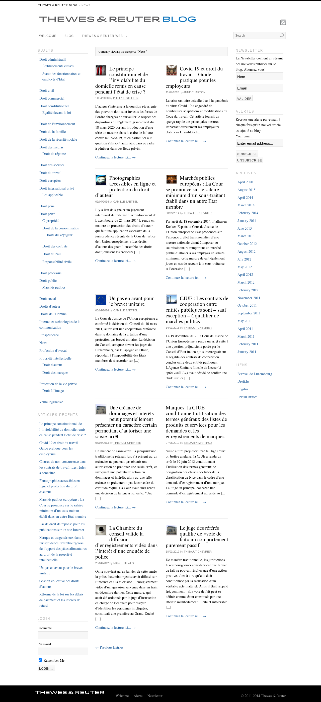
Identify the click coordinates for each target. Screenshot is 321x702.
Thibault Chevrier (198, 213)
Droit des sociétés (51, 164)
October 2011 (247, 305)
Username (45, 628)
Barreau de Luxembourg (254, 373)
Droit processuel (50, 273)
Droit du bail (51, 253)
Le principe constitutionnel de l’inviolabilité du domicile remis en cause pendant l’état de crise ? (121, 80)
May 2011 (244, 320)
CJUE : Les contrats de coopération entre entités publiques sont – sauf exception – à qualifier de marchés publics (197, 310)
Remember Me (53, 660)
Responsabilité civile (56, 261)
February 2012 (247, 290)
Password (44, 644)
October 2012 (247, 243)
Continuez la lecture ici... (115, 157)
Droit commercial (51, 98)
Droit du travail (50, 172)
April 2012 (245, 274)
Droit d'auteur (52, 364)
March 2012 (246, 282)
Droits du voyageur (58, 234)
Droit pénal (47, 206)
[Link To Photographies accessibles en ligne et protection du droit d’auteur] (101, 180)
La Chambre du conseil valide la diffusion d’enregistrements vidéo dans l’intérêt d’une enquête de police (126, 542)
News (43, 342)
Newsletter (155, 695)
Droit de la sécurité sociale (58, 139)
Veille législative (51, 401)
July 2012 (244, 259)
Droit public (48, 280)
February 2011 (247, 343)
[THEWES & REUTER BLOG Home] (117, 22)
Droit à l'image (53, 390)
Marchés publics (53, 287)
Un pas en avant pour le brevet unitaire (131, 301)
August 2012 (246, 251)
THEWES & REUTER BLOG (58, 5)
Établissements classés (57, 65)
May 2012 (244, 267)
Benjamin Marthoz (198, 442)
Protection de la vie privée (58, 383)
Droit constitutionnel (54, 106)
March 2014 (246, 205)
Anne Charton (194, 92)
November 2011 (248, 297)
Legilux (243, 389)
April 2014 (245, 197)
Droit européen (50, 180)
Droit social (47, 298)
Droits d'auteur (49, 306)
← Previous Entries (109, 647)
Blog (69, 36)
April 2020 (245, 182)
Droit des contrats (54, 246)
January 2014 (246, 220)
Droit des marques (55, 372)
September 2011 (249, 313)
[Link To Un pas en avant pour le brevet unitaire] (101, 300)
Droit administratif (52, 59)
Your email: (244, 136)
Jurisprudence (49, 334)
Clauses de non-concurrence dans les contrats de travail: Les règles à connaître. (62, 467)
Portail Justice (247, 396)
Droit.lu (243, 381)
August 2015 (246, 189)
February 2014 (247, 212)
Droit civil (46, 90)
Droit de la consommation (60, 228)
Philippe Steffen (125, 98)
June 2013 (244, 228)
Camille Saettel (125, 201)
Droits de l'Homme (52, 313)
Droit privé (47, 213)
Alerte (138, 695)
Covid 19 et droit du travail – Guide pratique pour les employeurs (194, 77)
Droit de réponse (54, 153)
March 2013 (246, 235)
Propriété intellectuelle (55, 358)
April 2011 (245, 328)
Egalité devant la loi (56, 112)
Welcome (47, 36)
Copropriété (50, 220)
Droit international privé (56, 188)
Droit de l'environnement (57, 123)
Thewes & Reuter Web (102, 36)
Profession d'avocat (53, 350)
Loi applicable (52, 194)
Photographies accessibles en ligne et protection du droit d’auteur (125, 186)
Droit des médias (51, 147)
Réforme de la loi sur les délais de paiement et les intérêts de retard (61, 600)
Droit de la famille (52, 131)
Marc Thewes (123, 563)
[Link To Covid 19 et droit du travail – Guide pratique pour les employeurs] (171, 71)
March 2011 (246, 336)
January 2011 (246, 351)
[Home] (69, 693)
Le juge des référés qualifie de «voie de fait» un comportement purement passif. (197, 536)
